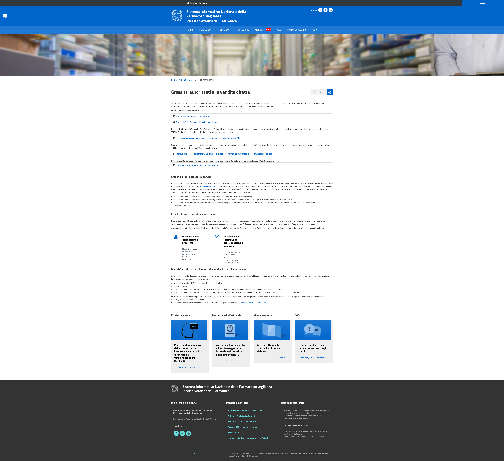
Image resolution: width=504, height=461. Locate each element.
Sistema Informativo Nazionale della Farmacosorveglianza (216, 14)
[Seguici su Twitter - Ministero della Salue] (325, 10)
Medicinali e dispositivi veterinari (242, 421)
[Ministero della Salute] (174, 388)
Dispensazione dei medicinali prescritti (190, 239)
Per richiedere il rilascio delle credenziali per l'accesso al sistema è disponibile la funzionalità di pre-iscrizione (187, 353)
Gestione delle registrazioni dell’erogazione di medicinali (234, 241)
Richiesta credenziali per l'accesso (190, 367)
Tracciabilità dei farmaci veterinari (243, 427)
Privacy (177, 454)
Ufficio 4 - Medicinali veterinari (241, 416)
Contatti (203, 454)
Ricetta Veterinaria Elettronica (212, 21)
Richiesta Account (296, 29)
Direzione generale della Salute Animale (245, 410)
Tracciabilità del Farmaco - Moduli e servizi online (197, 122)
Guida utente (185, 79)
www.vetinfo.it (234, 432)
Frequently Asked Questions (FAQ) (314, 357)
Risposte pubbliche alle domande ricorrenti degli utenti (312, 348)
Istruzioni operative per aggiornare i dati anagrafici (198, 165)
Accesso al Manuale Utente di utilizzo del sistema (269, 348)
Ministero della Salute (197, 3)
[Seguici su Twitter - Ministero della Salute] (182, 433)
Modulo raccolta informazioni (253, 302)
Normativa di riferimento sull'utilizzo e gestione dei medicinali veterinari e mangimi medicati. (230, 350)
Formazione (242, 29)
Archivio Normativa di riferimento (232, 360)
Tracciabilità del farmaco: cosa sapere (192, 116)
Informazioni (224, 29)
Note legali (186, 454)
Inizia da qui (204, 29)
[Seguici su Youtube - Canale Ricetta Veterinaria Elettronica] (188, 433)
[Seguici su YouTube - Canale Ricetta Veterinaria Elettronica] (331, 10)
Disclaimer (195, 454)
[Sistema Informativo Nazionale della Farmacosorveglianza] (176, 15)
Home (189, 29)
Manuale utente (280, 357)
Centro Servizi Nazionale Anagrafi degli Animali (248, 438)
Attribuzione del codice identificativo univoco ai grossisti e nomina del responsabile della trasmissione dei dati (224, 153)
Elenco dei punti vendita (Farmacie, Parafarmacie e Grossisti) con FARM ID (208, 137)
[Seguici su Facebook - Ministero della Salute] (320, 10)
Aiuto (315, 29)
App (279, 29)
